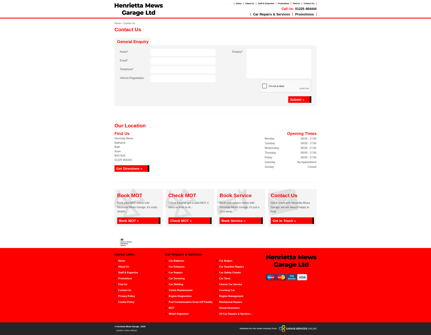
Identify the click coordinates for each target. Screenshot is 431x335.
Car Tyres (224, 278)
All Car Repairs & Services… (236, 313)
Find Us (296, 3)
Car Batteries (176, 260)
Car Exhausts (177, 266)
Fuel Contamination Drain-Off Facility (190, 302)
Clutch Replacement (180, 290)
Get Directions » (129, 168)
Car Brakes (225, 260)
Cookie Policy (126, 302)
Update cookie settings (126, 330)
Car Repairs (176, 272)
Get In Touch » (284, 221)
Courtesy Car (227, 290)
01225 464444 (299, 8)
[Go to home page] (138, 9)
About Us (249, 3)
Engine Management (231, 296)
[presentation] (285, 86)
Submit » (297, 99)
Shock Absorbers (229, 308)
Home (239, 3)
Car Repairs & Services (271, 14)
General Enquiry (132, 41)
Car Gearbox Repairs (231, 266)
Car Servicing (177, 278)
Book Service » (233, 221)
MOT (171, 308)
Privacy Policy (126, 296)
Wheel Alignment (179, 313)
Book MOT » (129, 221)
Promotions (283, 3)
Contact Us (309, 3)
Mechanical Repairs (230, 302)
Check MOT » (181, 221)
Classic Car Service (230, 284)
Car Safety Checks (230, 272)
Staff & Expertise (266, 3)
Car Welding (176, 284)
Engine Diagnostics (180, 296)
